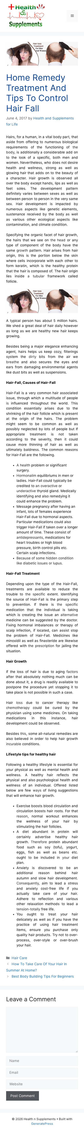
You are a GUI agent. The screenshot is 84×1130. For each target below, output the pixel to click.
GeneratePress (42, 1124)
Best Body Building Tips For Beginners (43, 976)
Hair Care (19, 958)
